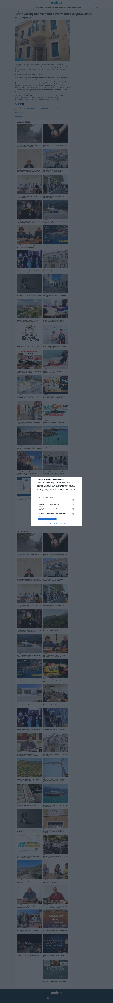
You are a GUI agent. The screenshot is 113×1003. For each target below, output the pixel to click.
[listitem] (56, 497)
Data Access (56, 523)
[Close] (79, 479)
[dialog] (56, 501)
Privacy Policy (64, 523)
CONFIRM (47, 519)
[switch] (72, 500)
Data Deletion (49, 523)
